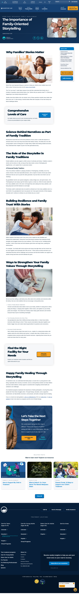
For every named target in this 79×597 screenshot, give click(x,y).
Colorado (3, 529)
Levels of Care (44, 115)
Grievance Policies (25, 561)
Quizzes (3, 567)
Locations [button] (44, 8)
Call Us (45, 509)
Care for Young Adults (7, 554)
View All (39, 496)
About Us (23, 552)
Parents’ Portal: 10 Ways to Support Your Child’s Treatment (66, 60)
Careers (22, 556)
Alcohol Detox (64, 65)
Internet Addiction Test (66, 68)
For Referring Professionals (9, 562)
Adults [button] (37, 8)
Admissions (23, 554)
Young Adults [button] (28, 8)
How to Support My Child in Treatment (66, 53)
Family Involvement (29, 16)
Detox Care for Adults (7, 557)
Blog (2, 565)
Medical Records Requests (27, 563)
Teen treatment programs (8, 552)
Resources (16, 16)
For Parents (4, 560)
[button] (34, 38)
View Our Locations (44, 354)
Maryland (3, 534)
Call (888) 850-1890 (29, 438)
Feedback (23, 559)
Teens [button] (20, 8)
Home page (6, 16)
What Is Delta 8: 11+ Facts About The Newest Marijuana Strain (66, 57)
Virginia (3, 540)
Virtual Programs (6, 543)
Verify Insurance (42, 438)
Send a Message (56, 509)
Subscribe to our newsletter (59, 563)
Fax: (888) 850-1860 (25, 566)
